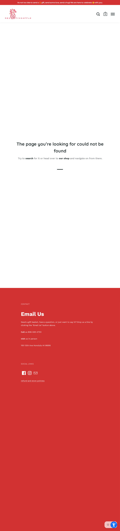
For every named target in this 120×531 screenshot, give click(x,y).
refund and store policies (32, 381)
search (29, 158)
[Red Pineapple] (17, 14)
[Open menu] (113, 14)
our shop (64, 158)
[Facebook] (24, 373)
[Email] (35, 373)
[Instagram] (30, 373)
